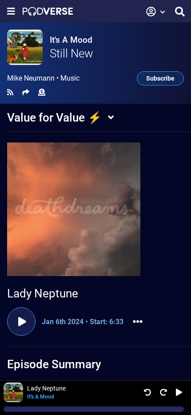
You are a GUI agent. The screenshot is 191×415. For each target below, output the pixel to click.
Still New (71, 53)
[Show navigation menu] (11, 11)
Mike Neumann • (43, 78)
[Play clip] (21, 321)
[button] (156, 11)
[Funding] (41, 92)
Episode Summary (54, 364)
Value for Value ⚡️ (54, 117)
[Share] (25, 92)
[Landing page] (48, 11)
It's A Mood (71, 40)
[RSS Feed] (10, 92)
